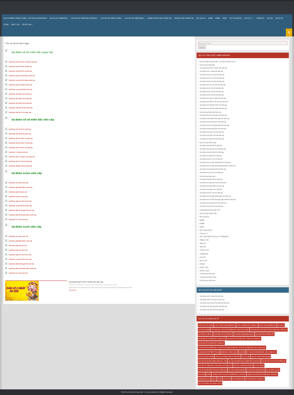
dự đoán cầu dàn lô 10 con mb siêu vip (214, 102)
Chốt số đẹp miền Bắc (267, 325)
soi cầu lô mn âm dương (242, 365)
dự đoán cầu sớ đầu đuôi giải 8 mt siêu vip (215, 162)
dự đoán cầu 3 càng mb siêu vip (211, 71)
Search (201, 47)
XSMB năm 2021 (204, 379)
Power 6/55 (204, 250)
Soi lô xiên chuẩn (273, 370)
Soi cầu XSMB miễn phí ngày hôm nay (212, 370)
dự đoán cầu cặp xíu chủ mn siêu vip (213, 183)
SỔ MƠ (6, 24)
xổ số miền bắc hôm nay (254, 379)
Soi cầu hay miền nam (134, 18)
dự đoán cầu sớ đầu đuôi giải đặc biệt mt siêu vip (218, 166)
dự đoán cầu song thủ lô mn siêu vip (213, 203)
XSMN (217, 18)
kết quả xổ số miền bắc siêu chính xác (261, 352)
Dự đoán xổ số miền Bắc (264, 334)
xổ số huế (227, 379)
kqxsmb (242, 352)
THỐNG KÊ (260, 18)
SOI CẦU (270, 18)
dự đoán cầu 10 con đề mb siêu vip (212, 85)
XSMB (210, 18)
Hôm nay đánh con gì (229, 352)
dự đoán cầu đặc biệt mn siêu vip (212, 186)
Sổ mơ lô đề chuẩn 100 (184, 18)
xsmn (214, 379)
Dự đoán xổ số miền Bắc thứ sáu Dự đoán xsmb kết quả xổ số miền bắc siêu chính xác (232, 347)
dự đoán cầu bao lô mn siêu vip (211, 179)
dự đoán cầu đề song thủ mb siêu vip (213, 115)
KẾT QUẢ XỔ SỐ (236, 18)
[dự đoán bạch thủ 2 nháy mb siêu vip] (22, 291)
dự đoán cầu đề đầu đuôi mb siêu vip (213, 108)
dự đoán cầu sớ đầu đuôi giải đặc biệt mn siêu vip (218, 199)
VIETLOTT (248, 18)
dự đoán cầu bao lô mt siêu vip (211, 145)
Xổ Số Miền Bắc (238, 379)
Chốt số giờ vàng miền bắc (224, 325)
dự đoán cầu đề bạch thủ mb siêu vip (213, 105)
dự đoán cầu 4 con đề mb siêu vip (212, 75)
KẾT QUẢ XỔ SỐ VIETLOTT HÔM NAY (214, 237)
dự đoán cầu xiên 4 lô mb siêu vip (212, 139)
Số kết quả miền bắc (207, 274)
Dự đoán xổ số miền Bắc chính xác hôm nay (244, 338)
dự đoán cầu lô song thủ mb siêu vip (213, 128)
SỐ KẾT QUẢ (27, 24)
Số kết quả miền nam (208, 280)
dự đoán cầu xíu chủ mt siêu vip (211, 172)
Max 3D (203, 243)
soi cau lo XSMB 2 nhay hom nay (227, 356)
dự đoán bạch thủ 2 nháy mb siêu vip (86, 282)
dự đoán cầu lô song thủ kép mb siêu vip (214, 125)
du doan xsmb (203, 330)
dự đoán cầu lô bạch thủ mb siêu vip (213, 122)
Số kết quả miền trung (208, 277)
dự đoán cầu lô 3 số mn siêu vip (211, 193)
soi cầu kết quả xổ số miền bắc (273, 361)
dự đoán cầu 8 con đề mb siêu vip (212, 81)
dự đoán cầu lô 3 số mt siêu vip (211, 159)
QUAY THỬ (15, 24)
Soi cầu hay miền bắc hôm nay (84, 18)
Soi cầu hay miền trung (111, 18)
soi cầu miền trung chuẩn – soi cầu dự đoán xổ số (25, 18)
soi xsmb (201, 374)
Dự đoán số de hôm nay (223, 334)
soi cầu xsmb (259, 365)
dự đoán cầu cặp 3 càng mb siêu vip (213, 98)
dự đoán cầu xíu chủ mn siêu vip (211, 206)
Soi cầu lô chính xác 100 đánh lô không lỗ (215, 365)
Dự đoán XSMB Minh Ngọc (244, 334)
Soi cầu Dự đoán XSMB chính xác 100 (212, 361)
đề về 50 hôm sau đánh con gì (210, 383)
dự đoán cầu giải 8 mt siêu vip (211, 156)
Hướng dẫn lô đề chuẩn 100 (159, 18)
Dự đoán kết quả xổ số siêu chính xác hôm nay (268, 330)
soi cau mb (246, 356)
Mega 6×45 (204, 240)
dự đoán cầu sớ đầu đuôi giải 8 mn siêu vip (215, 196)
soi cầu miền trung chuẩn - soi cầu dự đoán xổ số (101, 284)
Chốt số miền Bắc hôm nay (247, 325)
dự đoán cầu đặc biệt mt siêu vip (212, 152)
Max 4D (203, 247)
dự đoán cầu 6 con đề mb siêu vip (212, 78)
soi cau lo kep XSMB (206, 356)
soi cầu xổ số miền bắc (255, 370)
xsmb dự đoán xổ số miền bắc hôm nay (262, 374)
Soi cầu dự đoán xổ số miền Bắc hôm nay (244, 361)
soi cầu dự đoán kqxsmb (260, 356)
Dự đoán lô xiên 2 (205, 334)
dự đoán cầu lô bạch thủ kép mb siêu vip (214, 118)
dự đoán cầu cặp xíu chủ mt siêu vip (213, 149)
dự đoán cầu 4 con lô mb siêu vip (212, 88)
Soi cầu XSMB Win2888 (236, 370)
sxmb (208, 374)
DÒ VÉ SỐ (279, 18)
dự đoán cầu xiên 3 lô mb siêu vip (212, 135)
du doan (281, 325)
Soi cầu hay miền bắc (58, 18)
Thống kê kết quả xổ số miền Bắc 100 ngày (229, 374)
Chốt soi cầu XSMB (205, 325)
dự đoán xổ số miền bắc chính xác (211, 338)
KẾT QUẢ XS (201, 18)
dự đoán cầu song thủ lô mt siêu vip (213, 169)
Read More (73, 290)
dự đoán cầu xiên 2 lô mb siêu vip (212, 132)
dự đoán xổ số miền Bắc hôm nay (211, 343)
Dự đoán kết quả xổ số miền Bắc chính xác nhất (230, 330)
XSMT (224, 18)
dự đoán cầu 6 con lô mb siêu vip (212, 91)
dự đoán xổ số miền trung (208, 352)
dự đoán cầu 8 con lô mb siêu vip (212, 95)
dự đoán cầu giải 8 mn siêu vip (211, 189)
